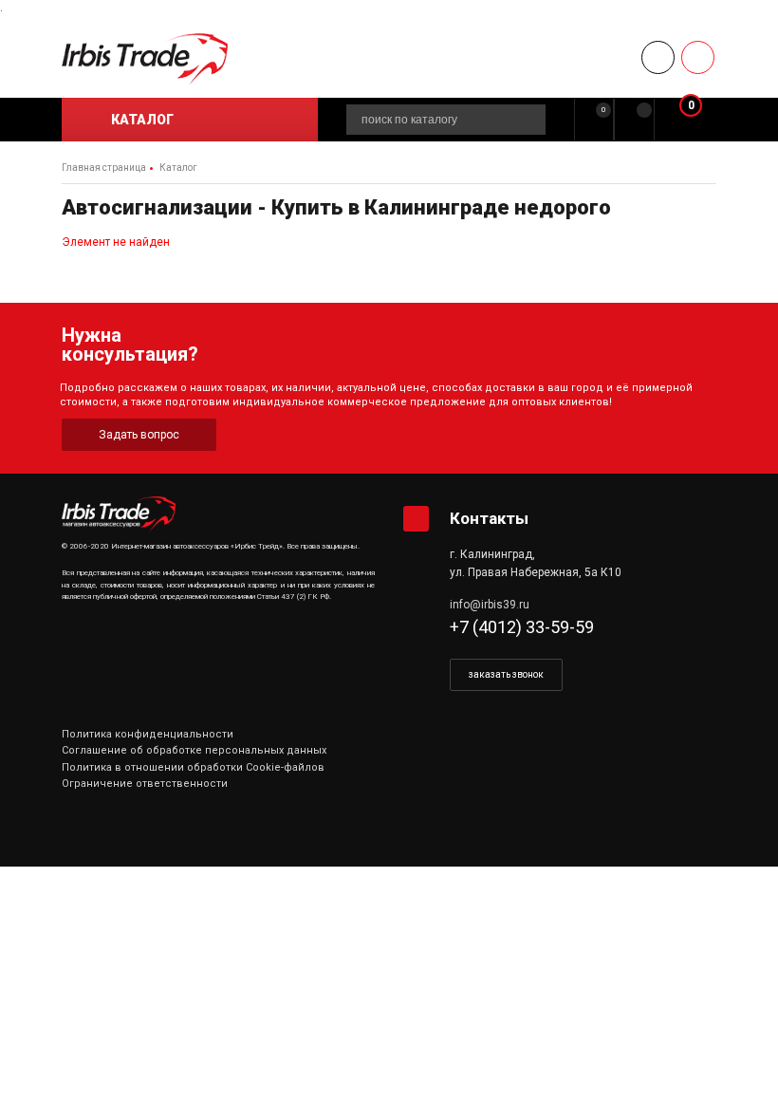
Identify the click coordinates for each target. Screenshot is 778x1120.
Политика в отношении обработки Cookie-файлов (193, 767)
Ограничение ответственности (145, 783)
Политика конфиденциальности (147, 734)
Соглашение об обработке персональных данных (194, 750)
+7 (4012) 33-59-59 (522, 627)
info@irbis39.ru (489, 604)
